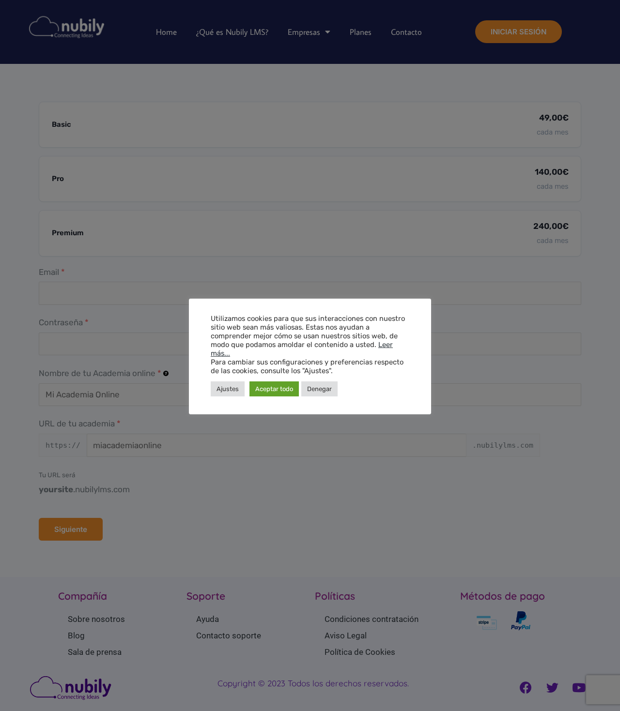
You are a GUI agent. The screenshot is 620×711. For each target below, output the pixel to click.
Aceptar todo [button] (274, 389)
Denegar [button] (319, 389)
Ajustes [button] (228, 389)
